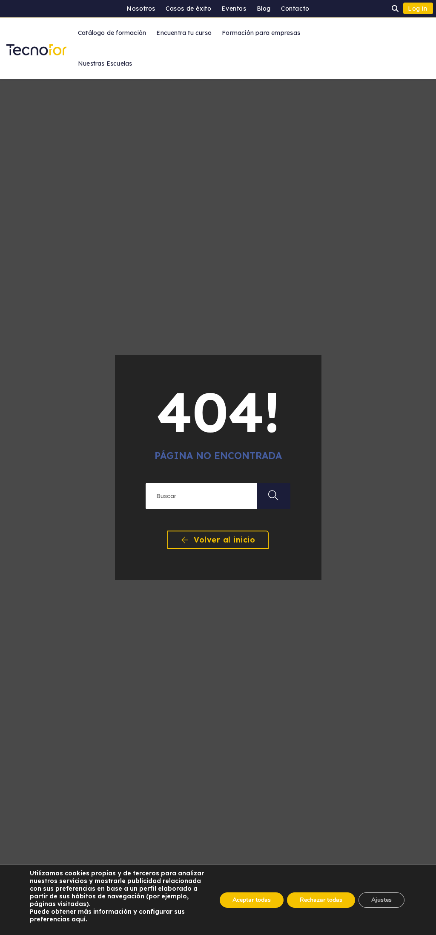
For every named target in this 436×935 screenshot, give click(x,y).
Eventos (233, 8)
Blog (264, 8)
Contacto (295, 8)
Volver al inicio (223, 540)
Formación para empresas (261, 33)
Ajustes (381, 900)
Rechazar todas (321, 900)
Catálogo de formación (112, 33)
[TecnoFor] (36, 48)
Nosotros (140, 8)
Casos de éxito (188, 8)
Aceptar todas (251, 900)
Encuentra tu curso (184, 33)
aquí (79, 919)
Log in (417, 8)
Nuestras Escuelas (105, 63)
